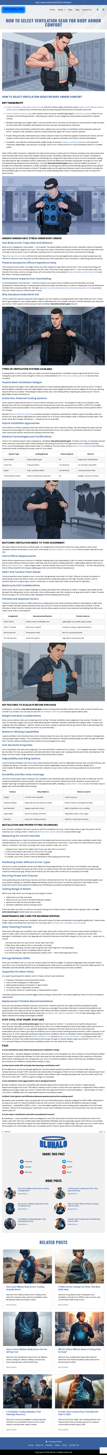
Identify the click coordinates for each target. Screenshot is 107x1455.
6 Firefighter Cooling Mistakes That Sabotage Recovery (32, 1220)
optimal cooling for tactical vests (62, 549)
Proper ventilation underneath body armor (23, 107)
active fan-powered (83, 113)
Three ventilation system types (19, 113)
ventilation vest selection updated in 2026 (62, 1013)
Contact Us (87, 10)
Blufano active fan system (20, 414)
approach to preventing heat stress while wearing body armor (65, 288)
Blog (77, 10)
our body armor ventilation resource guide (68, 923)
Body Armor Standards (82, 446)
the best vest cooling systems (72, 376)
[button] (40, 1161)
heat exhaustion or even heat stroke (83, 272)
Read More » (23, 1194)
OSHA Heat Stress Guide (15, 256)
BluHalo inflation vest (13, 565)
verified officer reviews (74, 784)
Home (52, 10)
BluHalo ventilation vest (41, 1036)
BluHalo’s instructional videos (49, 832)
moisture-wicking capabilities (74, 142)
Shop (70, 10)
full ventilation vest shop (51, 711)
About (60, 10)
